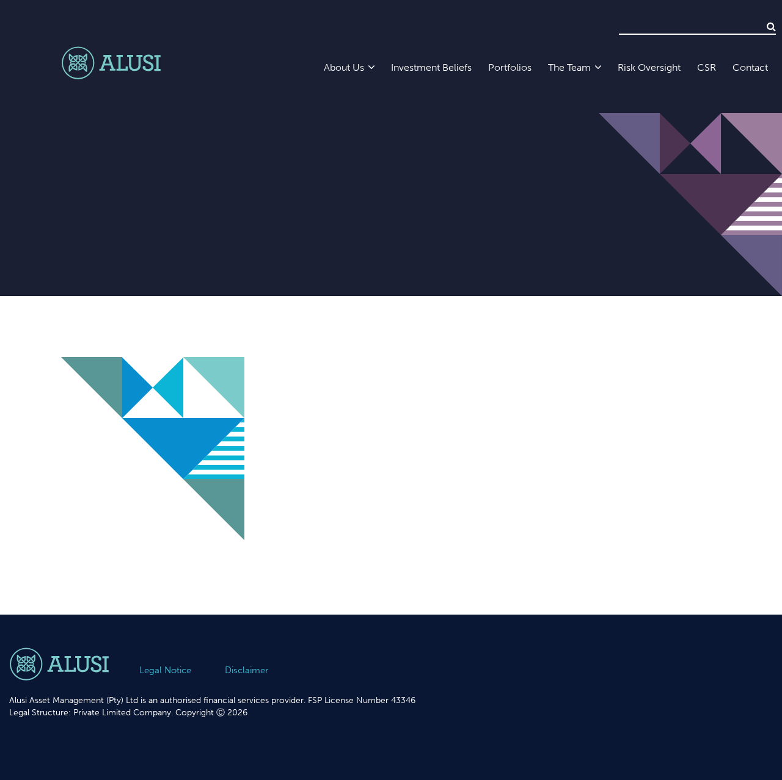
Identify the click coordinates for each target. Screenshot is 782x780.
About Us (344, 67)
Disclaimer (246, 670)
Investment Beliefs (431, 67)
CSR (706, 67)
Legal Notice (165, 670)
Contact (750, 67)
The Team (569, 67)
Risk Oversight (649, 67)
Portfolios (510, 67)
